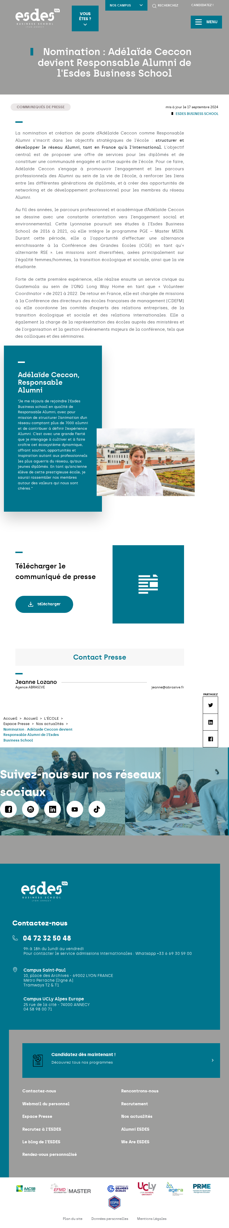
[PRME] (201, 1192)
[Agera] (175, 1192)
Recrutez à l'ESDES (41, 1129)
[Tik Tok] (97, 809)
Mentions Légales (151, 1219)
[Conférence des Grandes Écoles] (118, 1192)
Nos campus (120, 5)
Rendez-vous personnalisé (49, 1154)
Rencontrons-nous (140, 1091)
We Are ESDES (135, 1142)
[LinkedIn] (52, 809)
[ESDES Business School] (36, 18)
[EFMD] (72, 1192)
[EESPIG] (114, 1206)
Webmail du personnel (46, 1104)
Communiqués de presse (41, 107)
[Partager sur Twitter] (210, 705)
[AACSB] (26, 1192)
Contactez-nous (39, 1091)
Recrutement (134, 1104)
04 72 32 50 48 (47, 938)
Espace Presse (37, 1116)
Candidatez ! (202, 5)
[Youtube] (74, 809)
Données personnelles (109, 1219)
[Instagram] (30, 809)
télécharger (49, 604)
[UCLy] (148, 1192)
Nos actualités (136, 1116)
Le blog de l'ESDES (41, 1142)
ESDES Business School (196, 114)
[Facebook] (8, 809)
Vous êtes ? (85, 16)
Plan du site (72, 1219)
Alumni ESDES (135, 1129)
